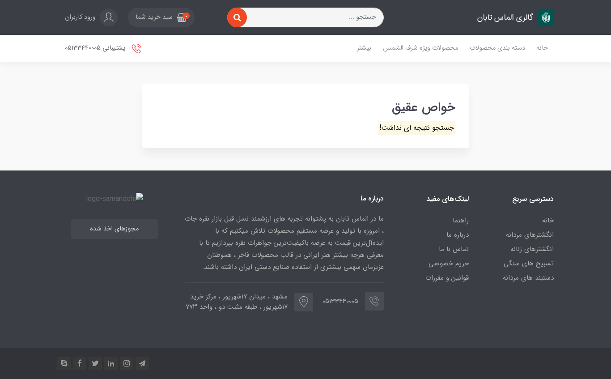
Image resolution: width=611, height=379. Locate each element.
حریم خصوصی (449, 263)
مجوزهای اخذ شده (114, 229)
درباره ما (457, 235)
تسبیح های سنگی (529, 263)
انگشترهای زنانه (532, 249)
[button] (161, 17)
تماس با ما (454, 249)
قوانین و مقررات (447, 278)
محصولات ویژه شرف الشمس (420, 48)
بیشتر (364, 48)
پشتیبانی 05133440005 (96, 48)
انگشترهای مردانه (530, 235)
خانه (542, 48)
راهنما (461, 220)
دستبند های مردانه (528, 278)
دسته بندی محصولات (497, 48)
